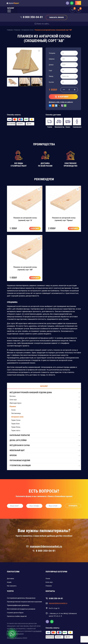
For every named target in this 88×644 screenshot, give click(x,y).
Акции (9, 582)
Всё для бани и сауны (20, 445)
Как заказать (12, 586)
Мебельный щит (17, 450)
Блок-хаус (13, 400)
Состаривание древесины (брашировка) (21, 598)
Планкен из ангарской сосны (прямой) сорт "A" (25, 219)
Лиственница (16, 413)
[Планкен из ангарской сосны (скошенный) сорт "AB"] (24, 61)
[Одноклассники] (53, 105)
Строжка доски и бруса (15, 612)
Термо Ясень (15, 427)
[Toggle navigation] (78, 3)
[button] (9, 82)
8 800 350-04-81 (33, 17)
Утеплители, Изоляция (20, 465)
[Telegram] (56, 105)
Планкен (13, 406)
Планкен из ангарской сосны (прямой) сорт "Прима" (64, 219)
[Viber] (62, 105)
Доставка (10, 578)
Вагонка (13, 396)
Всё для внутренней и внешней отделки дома (31, 392)
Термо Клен (15, 424)
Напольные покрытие (20, 435)
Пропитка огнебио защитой (17, 616)
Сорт (50, 70)
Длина (51, 65)
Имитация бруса (15, 403)
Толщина (52, 53)
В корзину (35, 228)
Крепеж (13, 455)
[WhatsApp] (65, 105)
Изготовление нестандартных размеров (21, 609)
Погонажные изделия (20, 460)
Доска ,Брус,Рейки (18, 440)
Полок (48, 578)
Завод (51, 76)
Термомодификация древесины (18, 605)
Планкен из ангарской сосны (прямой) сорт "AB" (25, 268)
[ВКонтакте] (50, 105)
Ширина (52, 59)
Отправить (73, 506)
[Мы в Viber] (68, 3)
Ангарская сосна (17, 417)
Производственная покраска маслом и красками (24, 602)
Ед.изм (51, 82)
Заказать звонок (56, 17)
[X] (59, 105)
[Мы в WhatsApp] (72, 3)
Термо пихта (15, 430)
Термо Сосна (15, 420)
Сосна (13, 410)
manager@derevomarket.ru (46, 546)
